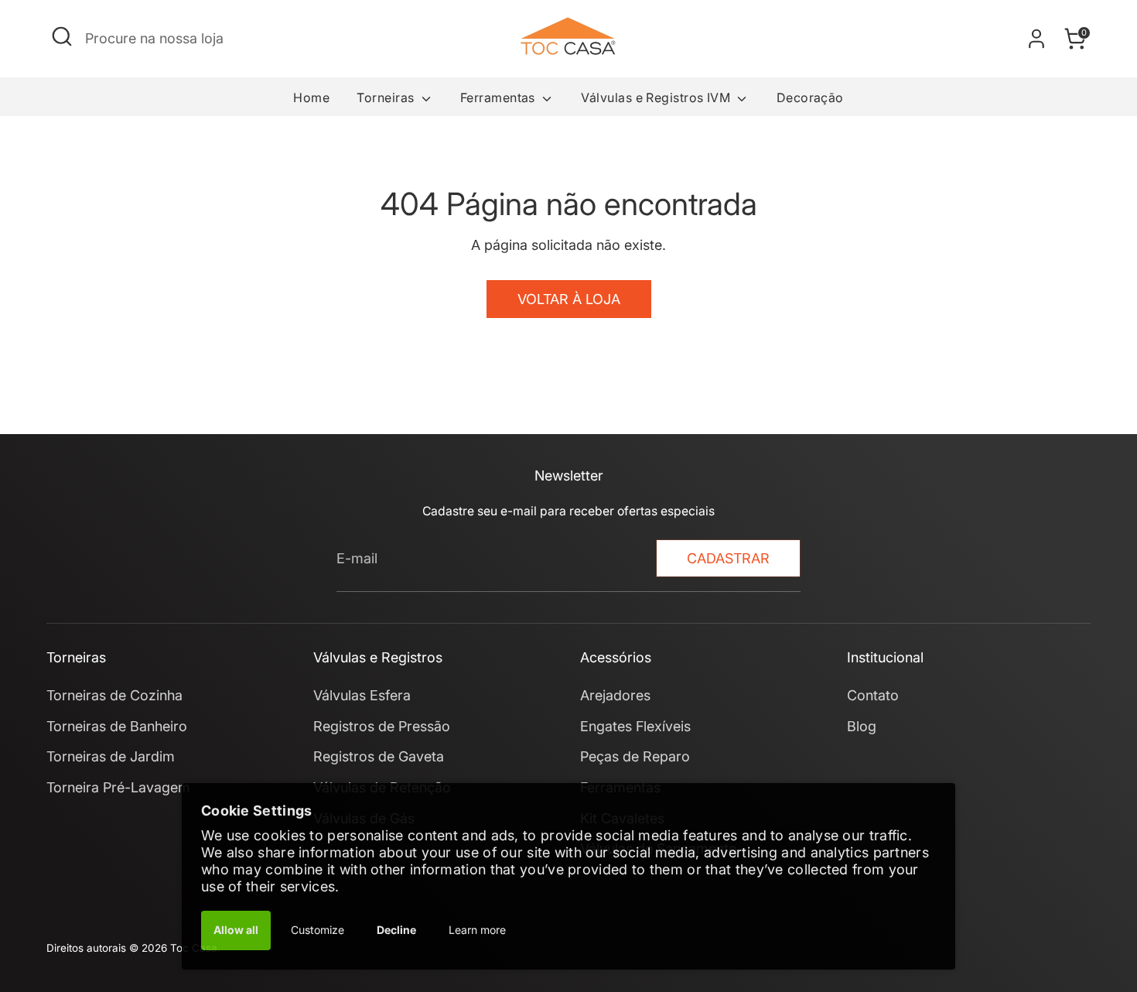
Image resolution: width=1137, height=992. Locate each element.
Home (311, 97)
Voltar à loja (568, 299)
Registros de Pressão (381, 726)
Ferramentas (499, 97)
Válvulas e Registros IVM (657, 97)
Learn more (477, 929)
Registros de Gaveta (378, 756)
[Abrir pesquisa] (61, 36)
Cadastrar (728, 558)
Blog (861, 726)
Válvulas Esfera (362, 695)
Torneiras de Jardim (110, 756)
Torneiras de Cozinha (114, 695)
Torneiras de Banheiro (116, 726)
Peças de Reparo (635, 756)
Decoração (810, 97)
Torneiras (387, 97)
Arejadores (615, 695)
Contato (873, 695)
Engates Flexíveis (635, 726)
